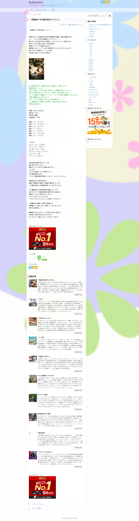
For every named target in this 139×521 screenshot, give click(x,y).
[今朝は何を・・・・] (33, 436)
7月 (91, 47)
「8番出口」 (92, 31)
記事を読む (79, 294)
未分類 (90, 105)
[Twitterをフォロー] (102, 2)
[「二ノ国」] (33, 341)
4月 (91, 52)
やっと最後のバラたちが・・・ (48, 376)
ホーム (32, 10)
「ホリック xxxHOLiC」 (45, 452)
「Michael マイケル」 (94, 29)
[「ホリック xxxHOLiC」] (33, 455)
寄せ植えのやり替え (44, 414)
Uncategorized (92, 90)
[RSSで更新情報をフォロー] (108, 2)
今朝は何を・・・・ (44, 433)
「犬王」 (41, 299)
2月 (91, 54)
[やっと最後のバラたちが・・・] (33, 379)
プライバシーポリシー (42, 10)
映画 (89, 100)
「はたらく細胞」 (37, 508)
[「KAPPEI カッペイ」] (33, 322)
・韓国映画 (73, 24)
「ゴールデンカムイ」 (38, 504)
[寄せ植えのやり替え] (33, 417)
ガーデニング (92, 97)
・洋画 (90, 82)
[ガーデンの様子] (33, 398)
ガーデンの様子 (43, 395)
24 (44, 257)
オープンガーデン (93, 92)
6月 (91, 49)
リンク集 (52, 10)
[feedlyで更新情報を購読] (105, 2)
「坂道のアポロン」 (44, 356)
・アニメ (91, 80)
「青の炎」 (91, 34)
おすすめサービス (93, 95)
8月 (91, 45)
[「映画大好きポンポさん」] (33, 283)
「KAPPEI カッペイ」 (45, 318)
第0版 (76, 518)
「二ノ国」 (41, 337)
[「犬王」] (33, 302)
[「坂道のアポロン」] (33, 360)
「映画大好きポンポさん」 (46, 280)
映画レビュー (79, 24)
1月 (91, 56)
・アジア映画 (92, 77)
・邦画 (90, 85)
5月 (91, 51)
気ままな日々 (36, 2)
